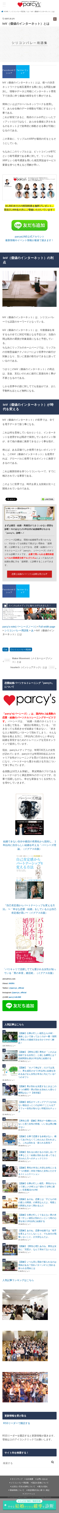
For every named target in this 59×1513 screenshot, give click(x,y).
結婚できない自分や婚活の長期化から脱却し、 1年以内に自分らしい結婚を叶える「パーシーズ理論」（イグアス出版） (29, 845)
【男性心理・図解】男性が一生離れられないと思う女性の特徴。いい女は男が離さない (37, 1123)
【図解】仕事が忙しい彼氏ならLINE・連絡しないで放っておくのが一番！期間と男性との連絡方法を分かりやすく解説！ (37, 1038)
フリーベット (29, 1494)
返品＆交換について (40, 1483)
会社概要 (29, 1479)
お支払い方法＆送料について (23, 1486)
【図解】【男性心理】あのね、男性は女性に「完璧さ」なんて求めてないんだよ (37, 1248)
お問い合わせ (42, 1479)
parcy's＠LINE (15, 997)
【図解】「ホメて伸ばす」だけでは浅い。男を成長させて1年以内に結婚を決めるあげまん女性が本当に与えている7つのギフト (37, 1072)
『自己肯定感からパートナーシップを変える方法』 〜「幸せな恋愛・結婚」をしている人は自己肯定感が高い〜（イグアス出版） (29, 909)
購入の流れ (43, 1486)
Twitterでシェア (23, 71)
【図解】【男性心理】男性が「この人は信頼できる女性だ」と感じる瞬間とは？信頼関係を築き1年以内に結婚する (37, 1055)
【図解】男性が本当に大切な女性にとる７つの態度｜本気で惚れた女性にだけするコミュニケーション (37, 1170)
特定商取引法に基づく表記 (38, 1490)
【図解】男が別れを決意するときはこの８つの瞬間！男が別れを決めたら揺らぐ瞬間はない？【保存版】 (37, 1089)
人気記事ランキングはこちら (18, 1280)
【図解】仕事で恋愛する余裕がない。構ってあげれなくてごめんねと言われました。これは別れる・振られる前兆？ (37, 1139)
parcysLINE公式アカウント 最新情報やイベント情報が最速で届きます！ (29, 238)
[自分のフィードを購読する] (2, 1423)
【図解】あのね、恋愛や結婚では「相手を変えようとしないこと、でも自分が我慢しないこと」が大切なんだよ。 (37, 1233)
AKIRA (12, 983)
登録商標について (17, 1490)
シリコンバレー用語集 (22, 649)
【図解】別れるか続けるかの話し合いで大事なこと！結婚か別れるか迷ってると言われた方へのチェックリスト (37, 1155)
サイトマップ (17, 1479)
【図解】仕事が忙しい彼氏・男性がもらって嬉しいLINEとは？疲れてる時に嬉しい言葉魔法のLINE (37, 1186)
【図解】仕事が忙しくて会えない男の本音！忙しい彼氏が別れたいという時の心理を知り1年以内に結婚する (37, 1218)
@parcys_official (16, 988)
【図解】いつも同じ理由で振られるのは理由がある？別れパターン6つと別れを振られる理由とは (37, 1265)
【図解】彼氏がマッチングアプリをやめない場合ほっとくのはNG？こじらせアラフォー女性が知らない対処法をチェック (37, 1107)
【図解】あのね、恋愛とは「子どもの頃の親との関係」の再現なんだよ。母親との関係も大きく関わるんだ (37, 1202)
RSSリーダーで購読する (16, 1423)
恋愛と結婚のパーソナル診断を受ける (28, 574)
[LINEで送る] (47, 499)
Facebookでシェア (9, 71)
